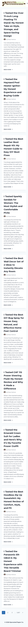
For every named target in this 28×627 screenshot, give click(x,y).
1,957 (18, 612)
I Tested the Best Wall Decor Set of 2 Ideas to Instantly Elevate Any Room (14, 265)
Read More (8, 69)
